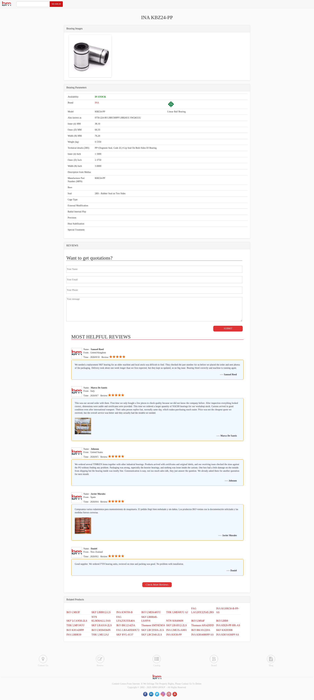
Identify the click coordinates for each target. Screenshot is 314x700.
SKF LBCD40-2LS (151, 634)
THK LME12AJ (100, 634)
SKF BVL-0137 (124, 634)
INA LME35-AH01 (176, 630)
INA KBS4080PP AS (202, 634)
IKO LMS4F (198, 620)
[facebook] (145, 694)
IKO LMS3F (73, 612)
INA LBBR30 (73, 634)
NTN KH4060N (174, 620)
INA (97, 102)
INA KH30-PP (174, 634)
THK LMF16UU (75, 625)
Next (115, 56)
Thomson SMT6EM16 (153, 625)
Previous (64, 56)
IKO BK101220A (200, 630)
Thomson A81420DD (202, 625)
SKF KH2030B (224, 630)
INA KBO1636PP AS (227, 634)
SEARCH (56, 4)
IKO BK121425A (125, 625)
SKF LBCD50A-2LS (152, 630)
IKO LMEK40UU (151, 612)
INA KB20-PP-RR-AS (228, 625)
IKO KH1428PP (75, 630)
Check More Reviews (157, 584)
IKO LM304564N (101, 630)
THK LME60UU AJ (177, 612)
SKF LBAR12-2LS (176, 625)
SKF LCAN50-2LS (76, 620)
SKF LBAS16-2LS (101, 625)
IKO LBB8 (222, 620)
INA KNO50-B (124, 612)
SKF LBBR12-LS (101, 612)
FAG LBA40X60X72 (127, 630)
